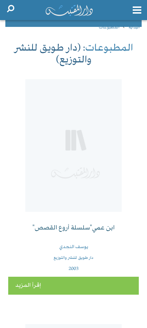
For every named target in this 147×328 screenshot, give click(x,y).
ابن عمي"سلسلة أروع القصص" (73, 228)
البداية (134, 27)
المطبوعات (109, 27)
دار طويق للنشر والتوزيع (73, 258)
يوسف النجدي (73, 247)
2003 (73, 268)
